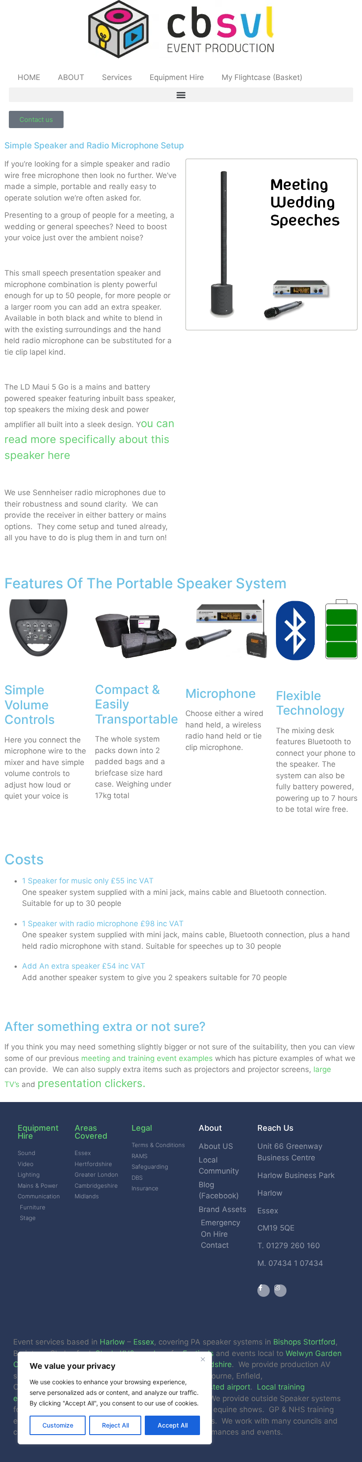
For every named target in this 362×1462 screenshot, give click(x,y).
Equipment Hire (177, 77)
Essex (143, 1341)
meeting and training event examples (147, 1058)
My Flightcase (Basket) (262, 77)
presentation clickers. (92, 1083)
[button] (181, 94)
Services (117, 77)
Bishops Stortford (304, 1341)
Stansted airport (221, 1386)
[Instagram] (280, 1290)
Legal (142, 1127)
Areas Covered (91, 1131)
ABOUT (71, 77)
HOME (29, 77)
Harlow (112, 1341)
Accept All (173, 1425)
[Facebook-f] (263, 1290)
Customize (57, 1425)
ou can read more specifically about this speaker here (89, 439)
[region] (115, 1398)
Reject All (115, 1425)
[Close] (202, 1359)
